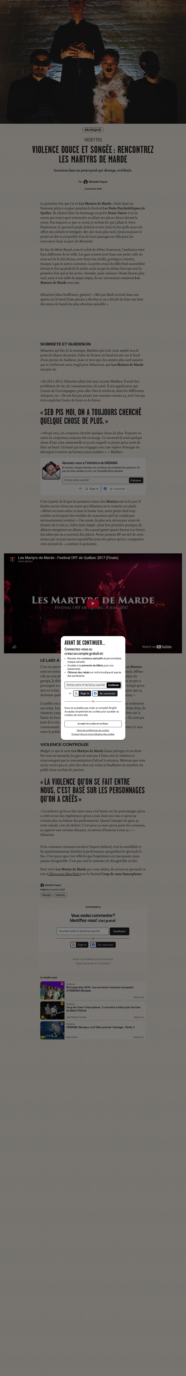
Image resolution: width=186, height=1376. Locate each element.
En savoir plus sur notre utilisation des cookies (93, 734)
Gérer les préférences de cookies (93, 730)
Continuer (113, 685)
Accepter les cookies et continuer (93, 724)
